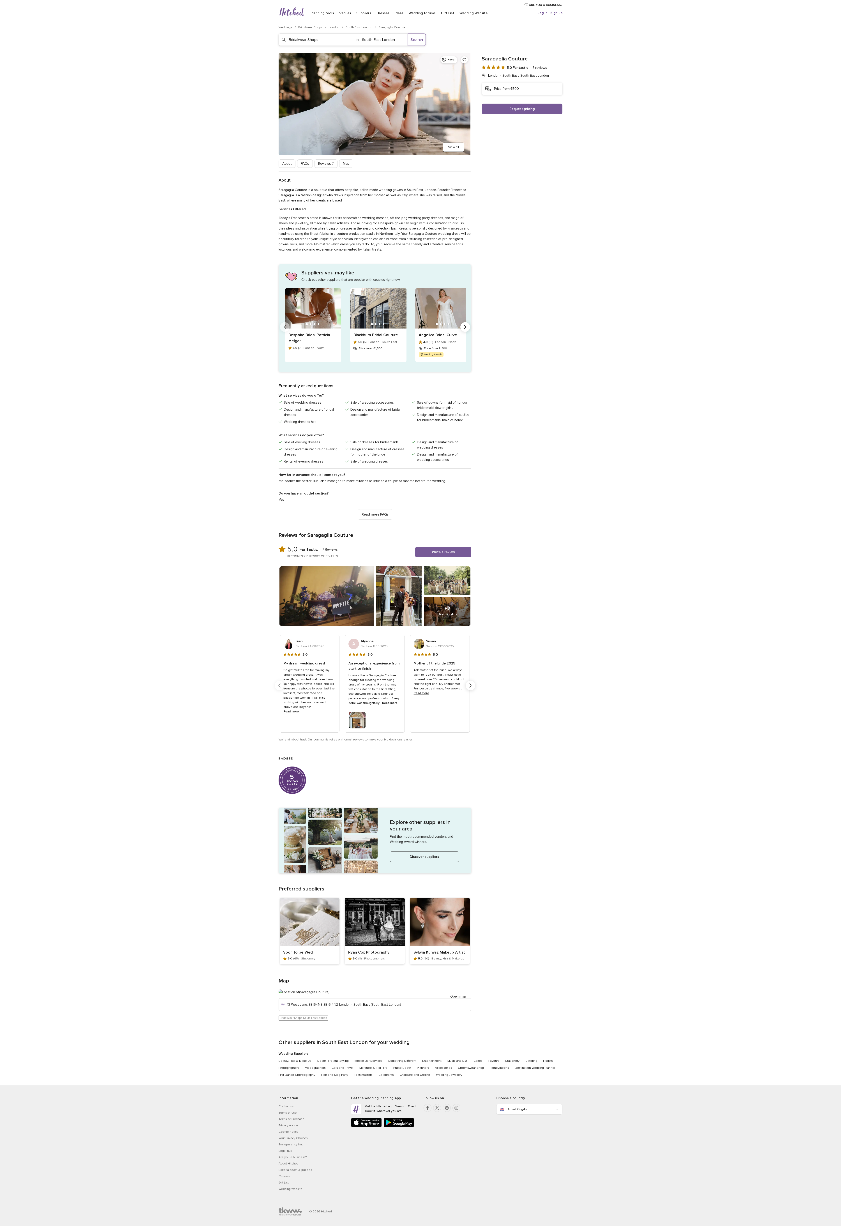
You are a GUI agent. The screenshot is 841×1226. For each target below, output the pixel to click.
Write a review (443, 552)
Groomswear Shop (471, 1068)
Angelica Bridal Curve (438, 334)
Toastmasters (363, 1075)
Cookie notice (289, 1132)
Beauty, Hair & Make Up (295, 1061)
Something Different (402, 1061)
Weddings (286, 27)
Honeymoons (499, 1068)
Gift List (447, 13)
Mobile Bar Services (368, 1061)
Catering (531, 1061)
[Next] (465, 327)
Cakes (478, 1061)
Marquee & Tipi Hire (373, 1068)
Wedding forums (422, 13)
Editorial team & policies (295, 1170)
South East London (359, 27)
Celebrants (386, 1075)
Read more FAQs (375, 514)
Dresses (382, 13)
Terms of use (288, 1113)
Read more (291, 711)
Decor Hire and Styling (333, 1061)
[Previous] (285, 327)
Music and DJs (457, 1061)
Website (473, 13)
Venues (345, 13)
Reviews (326, 163)
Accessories (443, 1068)
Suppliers (363, 13)
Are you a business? (293, 1157)
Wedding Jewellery (449, 1075)
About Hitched (289, 1163)
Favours (493, 1061)
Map (346, 163)
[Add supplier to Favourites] (464, 59)
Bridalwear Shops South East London (303, 1018)
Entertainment (432, 1061)
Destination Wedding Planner (535, 1068)
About (287, 163)
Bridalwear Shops (310, 27)
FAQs (305, 163)
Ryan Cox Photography (368, 952)
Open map (458, 996)
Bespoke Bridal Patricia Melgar (309, 337)
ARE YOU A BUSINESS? (545, 5)
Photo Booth (402, 1068)
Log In (543, 13)
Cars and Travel (342, 1068)
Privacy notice (288, 1125)
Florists (548, 1061)
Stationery (512, 1061)
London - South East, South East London (518, 75)
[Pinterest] (447, 1108)
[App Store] (366, 1126)
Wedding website (290, 1189)
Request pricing (522, 109)
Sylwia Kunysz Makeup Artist (439, 952)
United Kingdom (518, 1109)
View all (453, 147)
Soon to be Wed (298, 952)
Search (416, 39)
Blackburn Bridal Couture (375, 334)
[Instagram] (456, 1108)
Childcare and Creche (415, 1075)
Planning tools (322, 13)
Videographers (315, 1068)
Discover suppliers (424, 857)
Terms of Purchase (291, 1119)
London (334, 27)
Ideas (399, 13)
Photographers (289, 1068)
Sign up (556, 13)
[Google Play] (398, 1126)
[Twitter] (437, 1108)
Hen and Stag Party (334, 1075)
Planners (423, 1068)
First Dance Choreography (297, 1075)
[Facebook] (427, 1108)
